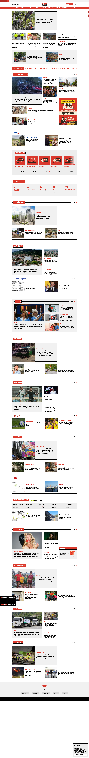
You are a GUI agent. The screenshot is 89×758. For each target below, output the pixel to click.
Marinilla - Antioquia (73, 68)
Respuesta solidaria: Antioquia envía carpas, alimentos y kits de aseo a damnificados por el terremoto (27, 634)
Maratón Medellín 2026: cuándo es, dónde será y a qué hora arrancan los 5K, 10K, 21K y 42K (45, 579)
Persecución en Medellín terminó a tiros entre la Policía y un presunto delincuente (67, 91)
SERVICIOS (58, 7)
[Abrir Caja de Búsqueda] (75, 4)
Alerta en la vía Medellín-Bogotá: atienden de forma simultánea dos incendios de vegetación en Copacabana (33, 673)
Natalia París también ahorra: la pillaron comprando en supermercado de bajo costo (40, 111)
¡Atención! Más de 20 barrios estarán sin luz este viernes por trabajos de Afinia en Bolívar (31, 192)
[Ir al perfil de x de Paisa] (44, 689)
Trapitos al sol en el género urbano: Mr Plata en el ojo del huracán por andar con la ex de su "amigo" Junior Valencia (67, 318)
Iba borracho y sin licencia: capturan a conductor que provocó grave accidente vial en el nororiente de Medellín (45, 353)
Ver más (73, 74)
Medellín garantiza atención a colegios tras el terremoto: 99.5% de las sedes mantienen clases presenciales (33, 596)
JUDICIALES (23, 7)
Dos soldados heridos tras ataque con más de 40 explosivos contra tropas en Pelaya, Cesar (32, 141)
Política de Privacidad (38, 698)
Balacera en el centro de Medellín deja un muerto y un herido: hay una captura (50, 261)
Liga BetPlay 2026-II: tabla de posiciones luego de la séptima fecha (33, 424)
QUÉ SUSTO (64, 7)
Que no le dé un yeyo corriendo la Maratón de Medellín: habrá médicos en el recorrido (50, 102)
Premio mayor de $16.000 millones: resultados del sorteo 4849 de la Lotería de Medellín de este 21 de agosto (45, 451)
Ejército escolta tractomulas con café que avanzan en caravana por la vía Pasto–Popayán (65, 516)
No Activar (12, 604)
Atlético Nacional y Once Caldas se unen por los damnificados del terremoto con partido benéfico (27, 407)
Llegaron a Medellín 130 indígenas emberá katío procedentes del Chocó (43, 216)
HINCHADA (37, 7)
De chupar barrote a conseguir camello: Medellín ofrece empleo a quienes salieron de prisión (33, 468)
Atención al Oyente (47, 698)
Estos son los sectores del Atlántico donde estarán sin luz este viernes (18, 192)
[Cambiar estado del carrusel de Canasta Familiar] (8, 1)
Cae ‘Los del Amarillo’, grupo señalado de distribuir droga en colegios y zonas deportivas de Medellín (41, 122)
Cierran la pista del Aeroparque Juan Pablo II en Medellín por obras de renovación (66, 596)
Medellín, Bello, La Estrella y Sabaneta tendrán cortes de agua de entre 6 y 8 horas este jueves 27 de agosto (49, 81)
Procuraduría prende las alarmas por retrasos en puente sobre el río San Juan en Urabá (66, 234)
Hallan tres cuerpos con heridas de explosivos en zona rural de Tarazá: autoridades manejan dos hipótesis (50, 272)
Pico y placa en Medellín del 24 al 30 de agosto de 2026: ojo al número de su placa (33, 370)
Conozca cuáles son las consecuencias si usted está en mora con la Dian (32, 287)
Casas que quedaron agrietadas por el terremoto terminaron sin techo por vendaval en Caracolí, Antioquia (33, 234)
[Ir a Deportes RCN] (18, 416)
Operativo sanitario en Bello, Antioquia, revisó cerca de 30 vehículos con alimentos (67, 44)
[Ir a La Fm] (16, 132)
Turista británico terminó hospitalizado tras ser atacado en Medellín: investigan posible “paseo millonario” (67, 36)
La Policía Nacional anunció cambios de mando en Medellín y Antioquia (33, 45)
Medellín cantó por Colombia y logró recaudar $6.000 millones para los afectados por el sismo (51, 545)
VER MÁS (22, 171)
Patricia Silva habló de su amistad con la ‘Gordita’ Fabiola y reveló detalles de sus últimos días (28, 326)
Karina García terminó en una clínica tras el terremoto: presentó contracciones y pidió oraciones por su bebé (51, 556)
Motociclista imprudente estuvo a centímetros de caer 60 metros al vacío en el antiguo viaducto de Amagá (27, 99)
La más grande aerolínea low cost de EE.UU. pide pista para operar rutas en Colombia (66, 487)
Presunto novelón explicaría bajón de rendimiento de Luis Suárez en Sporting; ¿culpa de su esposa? (67, 309)
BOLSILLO (44, 7)
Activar (4, 604)
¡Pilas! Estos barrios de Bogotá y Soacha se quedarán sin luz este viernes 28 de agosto (69, 192)
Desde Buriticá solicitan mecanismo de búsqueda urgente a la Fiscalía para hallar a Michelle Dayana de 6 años (34, 58)
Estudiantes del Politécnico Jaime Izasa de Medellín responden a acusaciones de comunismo (49, 45)
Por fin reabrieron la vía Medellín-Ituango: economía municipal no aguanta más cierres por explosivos (66, 370)
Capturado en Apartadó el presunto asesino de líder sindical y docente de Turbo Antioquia (18, 45)
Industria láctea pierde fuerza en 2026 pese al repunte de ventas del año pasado (33, 517)
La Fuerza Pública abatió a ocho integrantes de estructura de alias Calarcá (66, 287)
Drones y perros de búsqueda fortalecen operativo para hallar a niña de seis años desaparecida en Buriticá (25, 271)
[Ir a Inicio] (44, 4)
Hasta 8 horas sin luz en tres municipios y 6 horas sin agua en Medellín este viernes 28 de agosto (45, 22)
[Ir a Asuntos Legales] (20, 279)
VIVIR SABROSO (73, 7)
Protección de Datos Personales (58, 698)
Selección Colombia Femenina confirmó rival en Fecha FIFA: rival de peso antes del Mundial (66, 424)
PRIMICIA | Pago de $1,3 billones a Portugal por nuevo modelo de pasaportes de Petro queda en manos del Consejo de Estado (66, 141)
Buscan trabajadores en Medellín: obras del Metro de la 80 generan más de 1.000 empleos (66, 468)
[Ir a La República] (15, 478)
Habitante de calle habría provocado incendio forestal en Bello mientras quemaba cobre (45, 656)
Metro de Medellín (45, 68)
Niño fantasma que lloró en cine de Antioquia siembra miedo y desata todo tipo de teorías (66, 673)
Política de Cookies (80, 752)
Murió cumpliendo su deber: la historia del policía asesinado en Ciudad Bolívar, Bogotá (56, 192)
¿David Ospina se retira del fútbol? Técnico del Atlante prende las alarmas (50, 398)
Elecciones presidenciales (59, 68)
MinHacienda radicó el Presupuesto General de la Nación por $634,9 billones (32, 487)
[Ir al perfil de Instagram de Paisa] (47, 689)
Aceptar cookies (79, 754)
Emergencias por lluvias (32, 68)
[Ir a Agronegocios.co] (36, 500)
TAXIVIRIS (30, 7)
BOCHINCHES (50, 7)
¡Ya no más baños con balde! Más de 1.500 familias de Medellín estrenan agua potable (50, 625)
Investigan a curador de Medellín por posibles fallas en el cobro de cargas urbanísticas (66, 58)
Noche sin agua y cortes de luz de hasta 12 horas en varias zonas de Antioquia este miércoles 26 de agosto (51, 635)
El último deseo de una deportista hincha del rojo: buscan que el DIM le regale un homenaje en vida (51, 409)
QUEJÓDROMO (16, 7)
